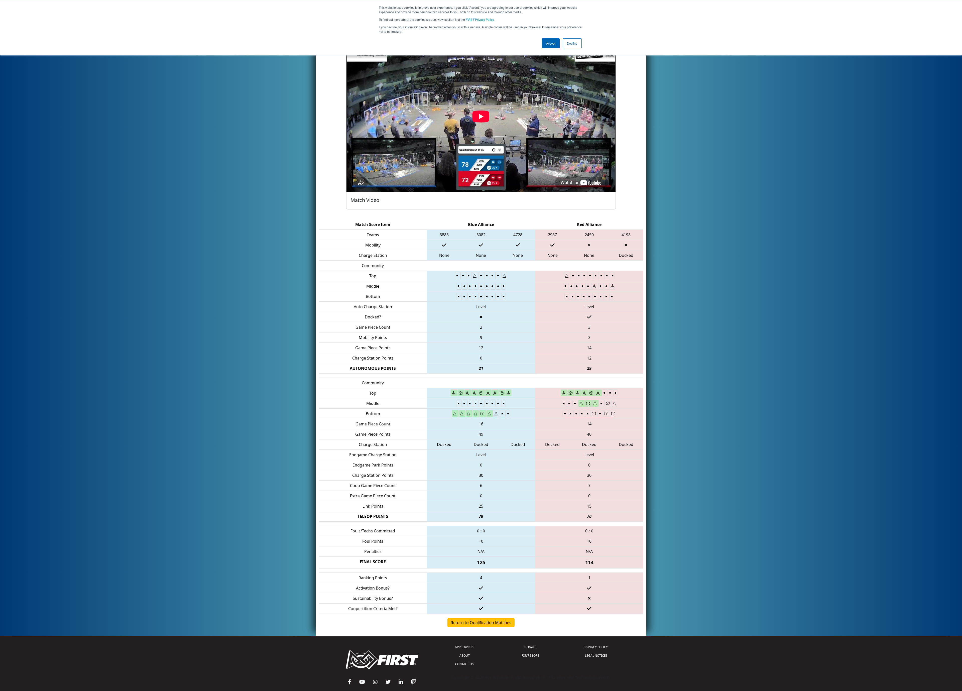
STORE (530, 655)
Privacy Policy (480, 19)
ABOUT (464, 655)
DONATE (530, 647)
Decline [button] (572, 43)
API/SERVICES (464, 647)
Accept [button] (550, 43)
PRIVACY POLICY (596, 647)
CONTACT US (464, 664)
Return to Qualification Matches (481, 622)
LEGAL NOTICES (596, 655)
